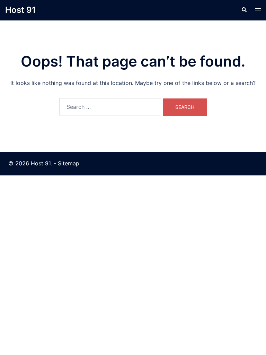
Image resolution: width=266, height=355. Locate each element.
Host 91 (20, 10)
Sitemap (68, 163)
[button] (244, 10)
